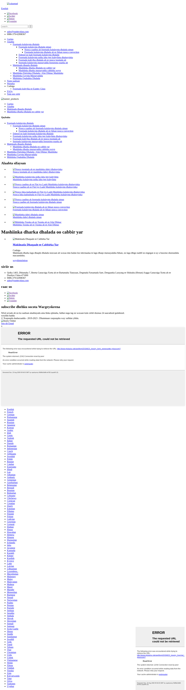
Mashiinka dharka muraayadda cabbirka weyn (40, 70)
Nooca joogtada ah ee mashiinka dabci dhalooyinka (36, 172)
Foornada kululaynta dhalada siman (35, 47)
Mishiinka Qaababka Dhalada (26, 78)
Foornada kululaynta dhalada (26, 44)
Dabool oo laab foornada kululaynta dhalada (39, 55)
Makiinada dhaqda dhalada (25, 65)
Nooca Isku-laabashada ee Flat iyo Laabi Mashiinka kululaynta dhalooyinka (47, 194)
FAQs (9, 91)
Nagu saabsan (13, 81)
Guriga (10, 39)
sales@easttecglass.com (18, 31)
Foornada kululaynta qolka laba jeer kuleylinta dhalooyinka (46, 57)
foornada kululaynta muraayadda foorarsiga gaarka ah (43, 62)
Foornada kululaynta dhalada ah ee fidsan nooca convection (51, 52)
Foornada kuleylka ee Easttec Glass (29, 89)
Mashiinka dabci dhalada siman (27, 217)
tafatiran (24, 260)
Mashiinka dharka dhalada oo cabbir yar (37, 68)
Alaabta (10, 41)
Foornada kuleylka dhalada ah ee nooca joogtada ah (42, 60)
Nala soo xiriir (13, 94)
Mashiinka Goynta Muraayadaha (28, 75)
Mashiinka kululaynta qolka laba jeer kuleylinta (34, 179)
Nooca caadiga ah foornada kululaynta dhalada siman (48, 49)
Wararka (11, 83)
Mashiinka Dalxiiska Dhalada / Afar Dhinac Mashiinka (38, 73)
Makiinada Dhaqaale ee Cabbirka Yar (36, 244)
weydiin (16, 260)
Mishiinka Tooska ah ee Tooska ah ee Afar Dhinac (36, 225)
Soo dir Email (7, 323)
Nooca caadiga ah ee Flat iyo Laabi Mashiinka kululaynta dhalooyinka (45, 187)
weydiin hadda (8, 315)
